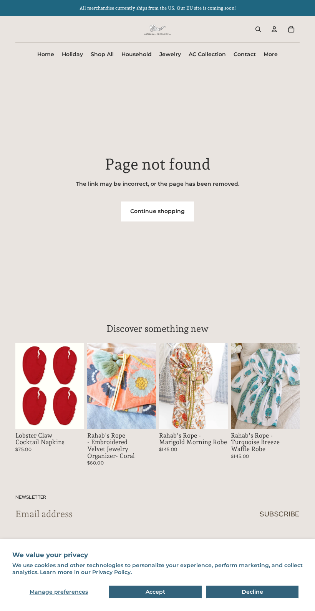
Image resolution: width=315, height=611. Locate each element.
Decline (252, 591)
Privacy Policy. (112, 572)
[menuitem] (271, 54)
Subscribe (280, 513)
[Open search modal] (258, 29)
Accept (155, 591)
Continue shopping (157, 211)
